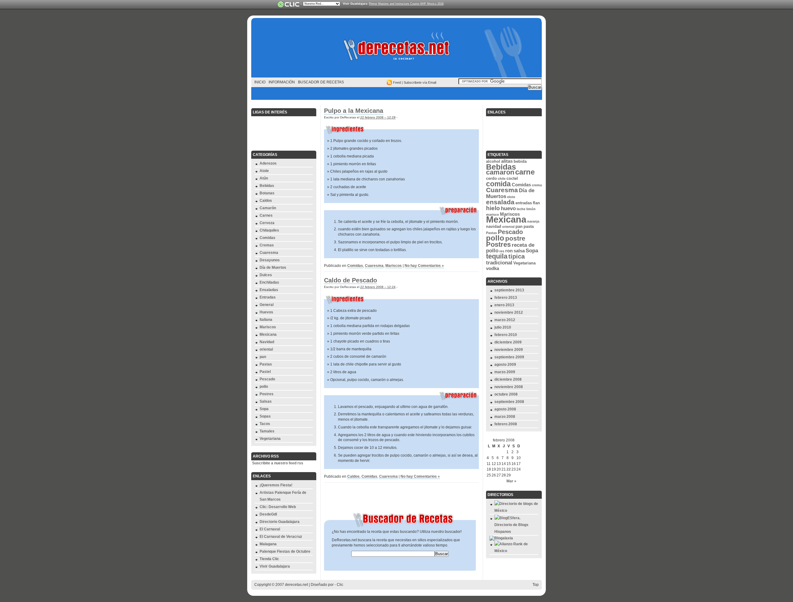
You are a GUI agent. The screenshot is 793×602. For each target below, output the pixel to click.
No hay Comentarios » (424, 265)
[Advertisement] (396, 93)
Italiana (266, 319)
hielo (493, 208)
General (267, 305)
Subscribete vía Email (420, 82)
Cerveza (267, 223)
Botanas (267, 193)
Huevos (266, 312)
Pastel (265, 372)
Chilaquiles (269, 230)
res (501, 251)
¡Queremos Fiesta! (276, 485)
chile (502, 178)
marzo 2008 (504, 416)
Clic (340, 584)
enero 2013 (504, 305)
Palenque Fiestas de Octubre (285, 551)
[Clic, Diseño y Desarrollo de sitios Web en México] (288, 4)
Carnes (266, 215)
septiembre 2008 (509, 402)
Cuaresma (269, 252)
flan (536, 203)
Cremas (267, 245)
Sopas (265, 416)
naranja (533, 221)
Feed (397, 82)
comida (498, 184)
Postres (267, 394)
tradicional (499, 262)
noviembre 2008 (508, 387)
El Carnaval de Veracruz (281, 536)
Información (282, 82)
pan (263, 357)
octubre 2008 (506, 394)
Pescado (267, 379)
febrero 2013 (505, 297)
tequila (496, 256)
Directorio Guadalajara (280, 522)
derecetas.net (396, 49)
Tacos (265, 424)
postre (515, 238)
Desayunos (270, 260)
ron (509, 250)
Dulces (266, 275)
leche (521, 209)
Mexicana (268, 334)
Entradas (268, 297)
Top (535, 584)
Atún (264, 178)
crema (537, 185)
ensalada (500, 202)
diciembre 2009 (508, 342)
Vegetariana (270, 438)
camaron (500, 172)
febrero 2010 (505, 335)
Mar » (511, 481)
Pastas (266, 364)
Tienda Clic (269, 559)
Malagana (268, 544)
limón (531, 209)
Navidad (267, 342)
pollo (264, 386)
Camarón (268, 208)
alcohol (493, 161)
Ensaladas (269, 290)
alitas (507, 161)
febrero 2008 (505, 424)
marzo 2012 (504, 320)
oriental (266, 349)
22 (508, 469)
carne (525, 172)
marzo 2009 (504, 372)
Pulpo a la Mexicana (353, 110)
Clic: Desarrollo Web (278, 507)
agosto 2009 (505, 364)
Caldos (266, 200)
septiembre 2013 (509, 290)
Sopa (264, 409)
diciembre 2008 (508, 379)
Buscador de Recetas (321, 82)
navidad (493, 226)
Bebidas (267, 186)
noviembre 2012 (508, 312)
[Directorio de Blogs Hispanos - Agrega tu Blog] (516, 531)
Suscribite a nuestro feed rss (277, 463)
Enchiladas (269, 282)
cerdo (491, 178)
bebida (520, 161)
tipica (516, 256)
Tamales (267, 431)
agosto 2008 (505, 409)
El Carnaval (270, 529)
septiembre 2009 (509, 357)
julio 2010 (502, 327)
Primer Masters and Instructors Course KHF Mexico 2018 (406, 3)
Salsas (266, 401)
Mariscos (268, 327)
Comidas (267, 238)
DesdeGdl (268, 514)
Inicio (259, 82)
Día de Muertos (273, 267)
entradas (523, 203)
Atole (264, 171)
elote (511, 197)
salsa (519, 250)
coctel (512, 178)
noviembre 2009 (508, 349)
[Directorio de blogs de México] (516, 510)
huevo (508, 208)
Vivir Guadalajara (275, 566)
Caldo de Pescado (350, 280)
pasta (529, 226)
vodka (492, 268)
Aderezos (268, 163)
